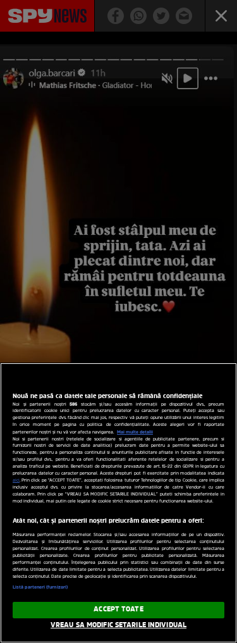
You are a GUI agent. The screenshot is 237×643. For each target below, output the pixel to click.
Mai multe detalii (135, 432)
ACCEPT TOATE (118, 609)
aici (16, 480)
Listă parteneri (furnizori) (40, 587)
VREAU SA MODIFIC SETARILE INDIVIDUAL (118, 625)
